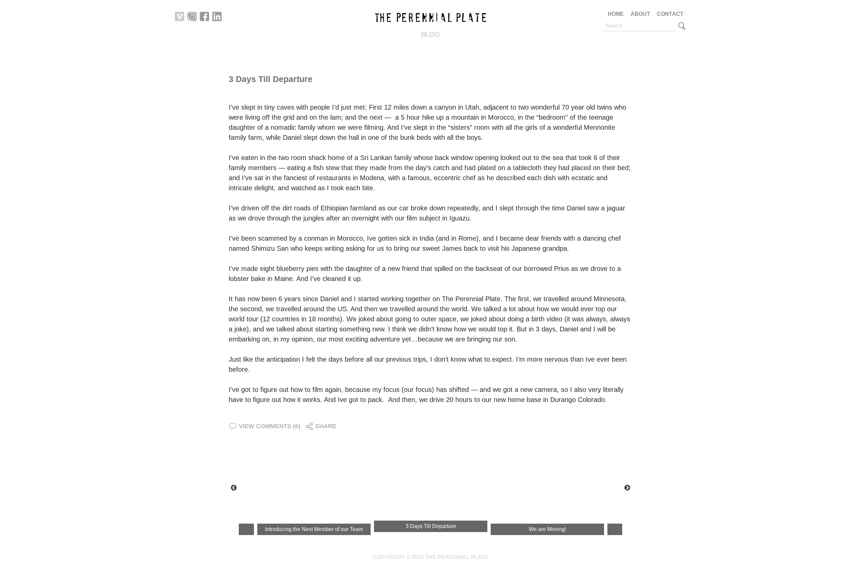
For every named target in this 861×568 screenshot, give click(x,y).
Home (616, 14)
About (640, 14)
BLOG (430, 34)
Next (627, 488)
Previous (233, 488)
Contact (670, 14)
